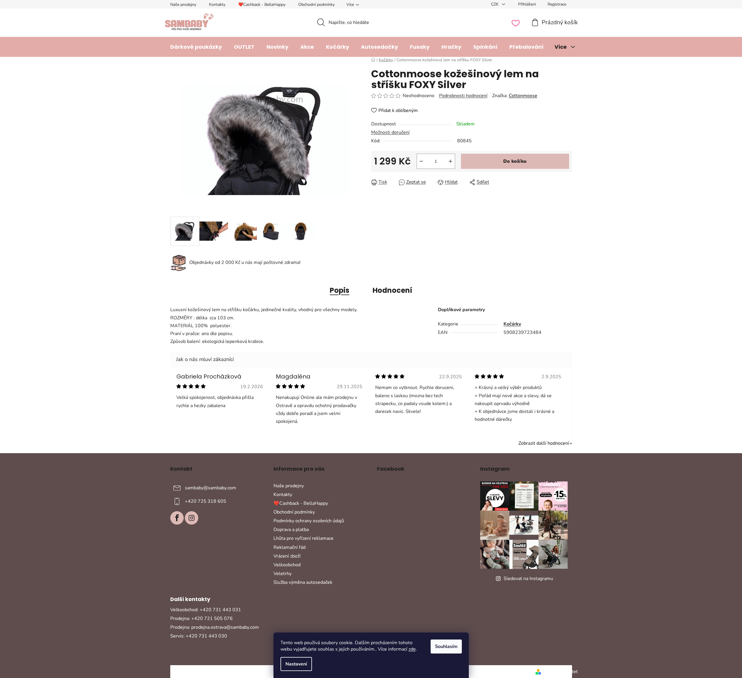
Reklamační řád (289, 547)
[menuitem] (196, 47)
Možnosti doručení (390, 132)
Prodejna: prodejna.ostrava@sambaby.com (214, 627)
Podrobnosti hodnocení (463, 95)
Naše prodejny (183, 4)
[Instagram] (191, 518)
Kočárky (512, 324)
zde (412, 649)
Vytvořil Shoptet (560, 671)
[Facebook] (177, 518)
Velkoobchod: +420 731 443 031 (205, 610)
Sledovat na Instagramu (528, 578)
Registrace (557, 4)
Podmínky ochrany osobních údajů (308, 521)
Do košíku (515, 161)
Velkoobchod (287, 565)
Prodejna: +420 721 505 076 (201, 618)
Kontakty (217, 4)
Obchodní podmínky (316, 4)
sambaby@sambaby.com (210, 487)
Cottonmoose (523, 95)
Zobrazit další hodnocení (543, 443)
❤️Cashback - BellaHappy (261, 4)
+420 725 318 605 (205, 501)
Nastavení (296, 664)
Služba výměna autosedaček (302, 582)
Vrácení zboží (287, 556)
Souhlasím (446, 646)
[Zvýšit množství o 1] (450, 161)
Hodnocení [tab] (392, 290)
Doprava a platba (291, 529)
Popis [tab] (339, 290)
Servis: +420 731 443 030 (198, 636)
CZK (495, 4)
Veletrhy (282, 573)
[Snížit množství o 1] (421, 161)
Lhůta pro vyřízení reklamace (303, 538)
